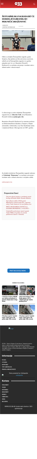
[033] (18, 3)
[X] (16, 264)
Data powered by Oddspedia (18, 373)
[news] (28, 10)
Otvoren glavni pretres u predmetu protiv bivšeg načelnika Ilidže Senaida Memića (18, 197)
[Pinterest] (21, 264)
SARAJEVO (5, 25)
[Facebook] (12, 264)
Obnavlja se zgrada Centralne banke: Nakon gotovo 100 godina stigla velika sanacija (9, 317)
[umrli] (20, 10)
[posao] (8, 10)
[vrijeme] (12, 10)
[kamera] (16, 10)
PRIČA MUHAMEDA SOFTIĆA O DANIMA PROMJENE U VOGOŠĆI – (18, 207)
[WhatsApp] (25, 264)
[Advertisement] (18, 89)
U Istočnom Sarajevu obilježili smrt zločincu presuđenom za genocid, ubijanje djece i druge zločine (9, 299)
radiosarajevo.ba (7, 182)
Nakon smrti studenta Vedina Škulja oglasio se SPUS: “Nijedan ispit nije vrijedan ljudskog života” (26, 299)
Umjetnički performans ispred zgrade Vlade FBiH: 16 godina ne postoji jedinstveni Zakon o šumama (17, 212)
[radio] (24, 10)
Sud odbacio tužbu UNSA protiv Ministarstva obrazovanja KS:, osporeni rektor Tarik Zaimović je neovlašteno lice (18, 202)
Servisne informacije (8, 27)
